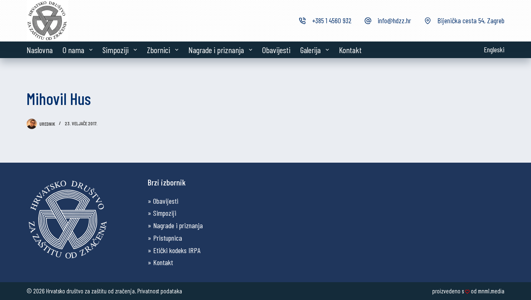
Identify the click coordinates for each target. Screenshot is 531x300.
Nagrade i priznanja (216, 50)
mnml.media (491, 291)
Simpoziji (115, 50)
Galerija (310, 50)
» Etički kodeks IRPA (174, 250)
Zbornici (158, 50)
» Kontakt (160, 262)
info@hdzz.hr (394, 20)
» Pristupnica (165, 237)
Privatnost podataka (159, 291)
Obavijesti (276, 50)
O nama (73, 50)
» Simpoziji (162, 212)
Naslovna (40, 50)
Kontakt (350, 50)
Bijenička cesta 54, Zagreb (470, 20)
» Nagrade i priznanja (175, 225)
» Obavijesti (163, 200)
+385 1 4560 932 (331, 20)
